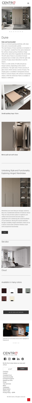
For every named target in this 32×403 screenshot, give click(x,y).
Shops (4, 382)
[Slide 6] (19, 31)
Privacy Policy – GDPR (9, 392)
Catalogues (6, 387)
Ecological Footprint (8, 378)
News (4, 385)
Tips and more (7, 384)
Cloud (4, 270)
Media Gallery (7, 389)
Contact (5, 373)
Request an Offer (8, 380)
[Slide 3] (13, 31)
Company (5, 371)
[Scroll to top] (28, 399)
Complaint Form (7, 375)
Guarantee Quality (8, 377)
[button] (28, 3)
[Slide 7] (21, 31)
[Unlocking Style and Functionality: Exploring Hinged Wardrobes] (16, 192)
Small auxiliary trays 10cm (10, 113)
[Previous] (4, 20)
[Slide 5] (17, 31)
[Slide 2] (12, 31)
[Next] (27, 20)
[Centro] (9, 3)
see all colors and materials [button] (16, 312)
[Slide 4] (15, 31)
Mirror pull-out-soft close (10, 155)
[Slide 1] (10, 31)
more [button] (5, 232)
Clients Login (6, 390)
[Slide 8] (22, 31)
